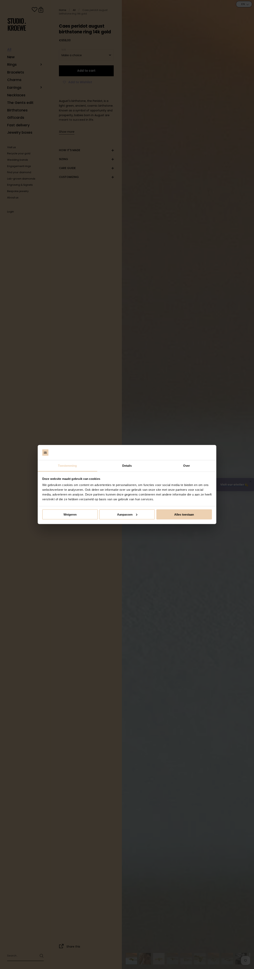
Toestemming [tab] (67, 465)
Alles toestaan (184, 514)
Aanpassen (125, 514)
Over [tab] (186, 465)
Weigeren (70, 514)
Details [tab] (127, 465)
